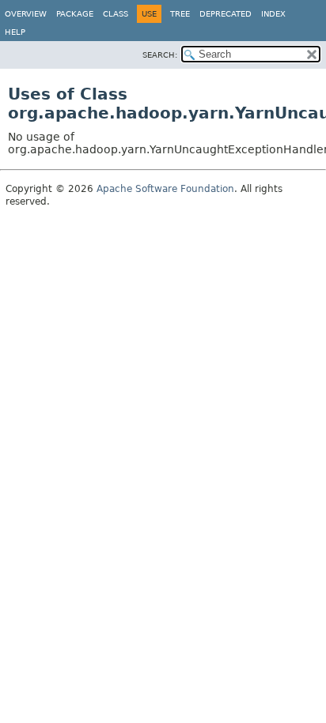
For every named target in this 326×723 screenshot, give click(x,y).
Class (115, 13)
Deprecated (225, 13)
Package (74, 13)
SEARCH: (159, 55)
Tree (180, 13)
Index (273, 13)
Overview (26, 13)
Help (15, 32)
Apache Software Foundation (165, 188)
